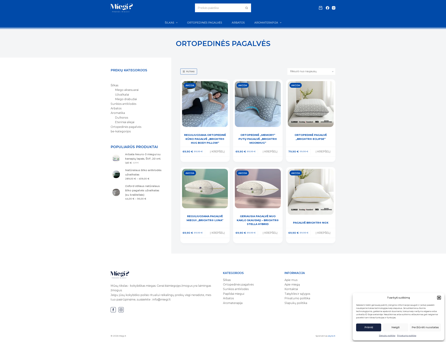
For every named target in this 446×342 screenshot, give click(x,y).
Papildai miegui (233, 293)
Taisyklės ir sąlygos (297, 293)
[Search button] (246, 7)
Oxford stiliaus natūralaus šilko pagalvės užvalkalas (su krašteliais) (142, 190)
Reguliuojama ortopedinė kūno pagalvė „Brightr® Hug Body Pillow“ (205, 138)
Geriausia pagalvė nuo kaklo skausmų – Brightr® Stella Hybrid (258, 220)
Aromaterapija (266, 22)
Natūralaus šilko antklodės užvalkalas (143, 172)
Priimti (368, 327)
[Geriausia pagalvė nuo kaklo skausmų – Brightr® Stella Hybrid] (257, 188)
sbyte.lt (331, 336)
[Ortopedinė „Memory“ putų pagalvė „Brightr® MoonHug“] (257, 104)
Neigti (395, 327)
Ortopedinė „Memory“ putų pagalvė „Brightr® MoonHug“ (258, 138)
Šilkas (169, 22)
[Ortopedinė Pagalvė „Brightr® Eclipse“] (310, 104)
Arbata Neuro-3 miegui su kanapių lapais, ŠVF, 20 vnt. (143, 156)
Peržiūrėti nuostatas (425, 327)
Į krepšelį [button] (217, 151)
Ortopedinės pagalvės (204, 22)
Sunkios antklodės (236, 289)
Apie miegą (292, 284)
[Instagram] (333, 8)
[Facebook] (327, 8)
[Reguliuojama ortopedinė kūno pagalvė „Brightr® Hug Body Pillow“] (205, 104)
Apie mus (290, 280)
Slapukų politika (387, 335)
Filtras (190, 71)
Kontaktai (291, 289)
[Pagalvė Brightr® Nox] (310, 191)
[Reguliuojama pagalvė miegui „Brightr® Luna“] (205, 188)
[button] (439, 297)
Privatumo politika (406, 335)
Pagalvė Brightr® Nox (310, 222)
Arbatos (238, 22)
